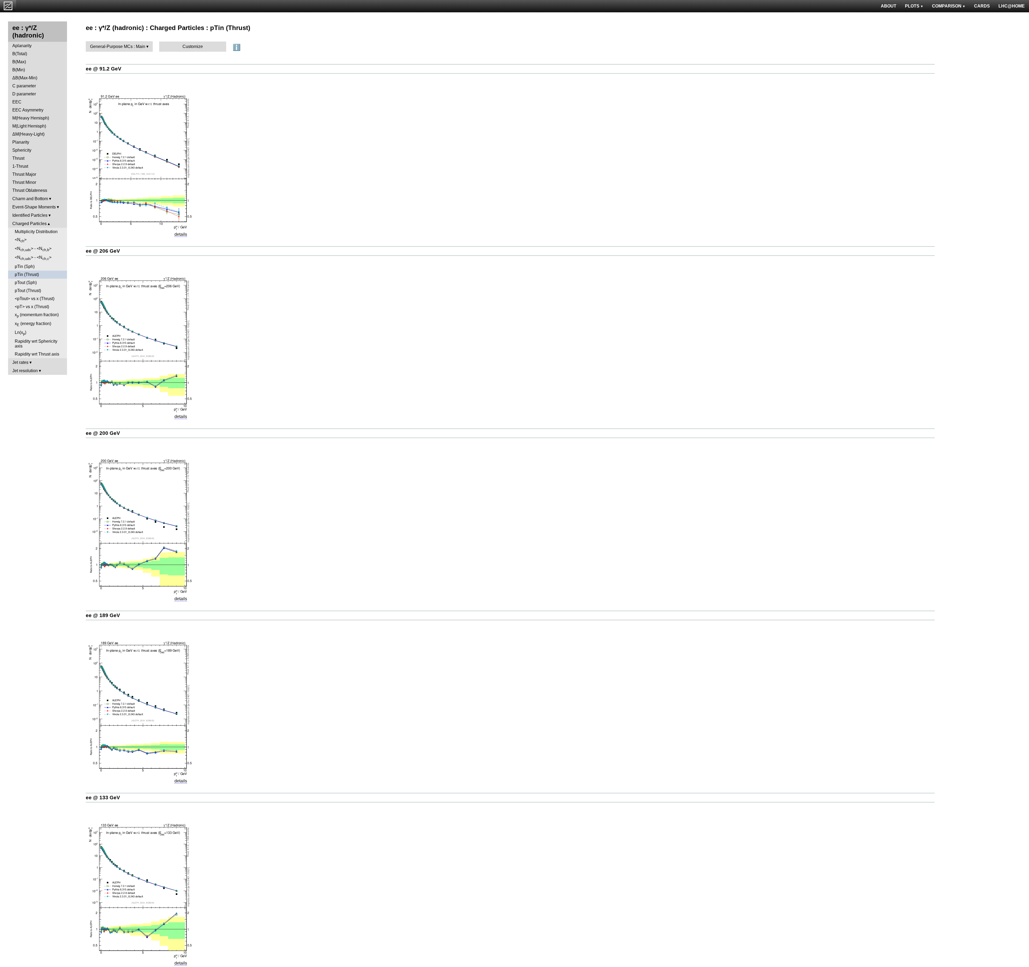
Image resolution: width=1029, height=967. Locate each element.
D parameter (24, 94)
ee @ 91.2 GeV (103, 69)
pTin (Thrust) (27, 274)
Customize (192, 46)
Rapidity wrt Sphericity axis (36, 343)
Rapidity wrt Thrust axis (37, 354)
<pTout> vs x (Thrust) (34, 298)
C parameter (24, 86)
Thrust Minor (24, 182)
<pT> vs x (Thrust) (32, 306)
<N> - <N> (33, 249)
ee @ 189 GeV (103, 615)
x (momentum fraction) (37, 315)
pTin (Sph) (25, 266)
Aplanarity (22, 45)
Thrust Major (24, 174)
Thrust (18, 158)
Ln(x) (20, 333)
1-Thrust (20, 166)
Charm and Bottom (30, 198)
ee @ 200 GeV (103, 433)
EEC (16, 102)
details (180, 234)
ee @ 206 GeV (103, 251)
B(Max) (19, 61)
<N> (21, 240)
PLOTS (912, 6)
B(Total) (19, 53)
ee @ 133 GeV (103, 797)
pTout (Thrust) (28, 290)
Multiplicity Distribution (36, 231)
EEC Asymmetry (27, 110)
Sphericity (21, 150)
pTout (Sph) (26, 282)
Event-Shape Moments (34, 207)
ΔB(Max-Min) (24, 78)
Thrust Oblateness (29, 190)
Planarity (20, 142)
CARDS (982, 6)
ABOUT (888, 6)
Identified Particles (29, 215)
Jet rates (20, 362)
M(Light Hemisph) (29, 126)
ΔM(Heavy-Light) (28, 134)
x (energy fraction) (33, 324)
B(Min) (18, 70)
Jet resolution (25, 370)
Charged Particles (29, 223)
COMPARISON (946, 6)
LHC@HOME (1011, 6)
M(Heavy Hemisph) (30, 118)
